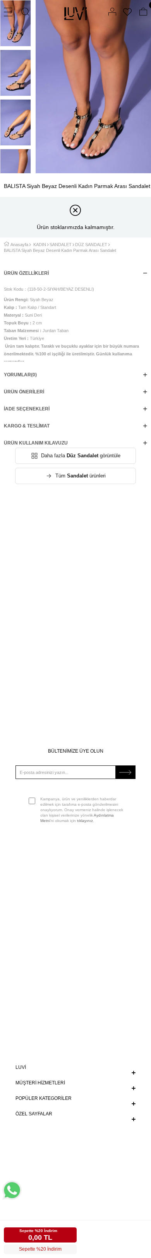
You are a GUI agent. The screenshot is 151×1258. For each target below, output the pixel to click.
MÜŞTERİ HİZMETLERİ (40, 1083)
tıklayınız (85, 821)
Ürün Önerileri (24, 392)
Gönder (125, 772)
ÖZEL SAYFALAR (33, 1114)
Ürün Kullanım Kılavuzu (36, 443)
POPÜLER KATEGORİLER (43, 1098)
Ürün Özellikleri (26, 273)
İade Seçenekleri (27, 409)
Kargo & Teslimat (27, 426)
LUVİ (20, 1067)
